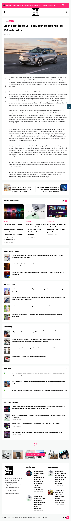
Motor (11, 21)
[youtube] (65, 517)
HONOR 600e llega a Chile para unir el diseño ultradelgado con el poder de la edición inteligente (35, 229)
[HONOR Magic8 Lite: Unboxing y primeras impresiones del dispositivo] (7, 350)
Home (5, 21)
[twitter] (5, 82)
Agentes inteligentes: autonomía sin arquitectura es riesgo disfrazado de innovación (39, 390)
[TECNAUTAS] (35, 12)
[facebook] (5, 78)
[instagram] (63, 517)
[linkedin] (5, 93)
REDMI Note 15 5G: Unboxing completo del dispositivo (29, 356)
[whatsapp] (5, 97)
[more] (5, 101)
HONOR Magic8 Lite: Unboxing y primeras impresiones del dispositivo (34, 348)
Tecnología (50, 221)
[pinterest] (5, 86)
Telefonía (28, 221)
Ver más (65, 368)
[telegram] (5, 90)
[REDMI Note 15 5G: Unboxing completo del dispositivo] (7, 359)
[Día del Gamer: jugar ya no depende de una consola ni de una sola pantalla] (57, 211)
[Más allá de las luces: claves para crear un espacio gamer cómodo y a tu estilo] (7, 434)
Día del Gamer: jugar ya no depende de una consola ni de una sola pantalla (36, 423)
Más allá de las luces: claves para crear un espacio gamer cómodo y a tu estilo (37, 432)
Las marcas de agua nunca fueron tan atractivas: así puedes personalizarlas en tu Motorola (60, 496)
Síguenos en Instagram (36, 454)
